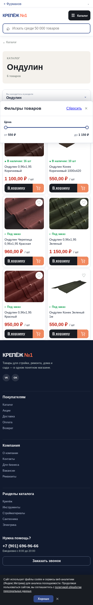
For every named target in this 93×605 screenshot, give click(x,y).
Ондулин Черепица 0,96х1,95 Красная (18, 241)
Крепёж (7, 501)
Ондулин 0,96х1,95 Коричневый (18, 168)
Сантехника (10, 519)
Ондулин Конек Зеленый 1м (66, 314)
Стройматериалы (14, 513)
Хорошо (43, 598)
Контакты (9, 459)
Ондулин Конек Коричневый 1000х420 (65, 168)
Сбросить (74, 108)
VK (6, 377)
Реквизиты (9, 476)
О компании (10, 453)
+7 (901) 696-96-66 (20, 546)
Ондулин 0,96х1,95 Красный (18, 314)
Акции (6, 410)
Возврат (8, 428)
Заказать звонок (46, 561)
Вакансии (9, 470)
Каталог (79, 15)
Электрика (9, 524)
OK (15, 377)
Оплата (7, 422)
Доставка (9, 416)
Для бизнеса (11, 464)
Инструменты (11, 507)
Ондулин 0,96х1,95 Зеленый (62, 241)
